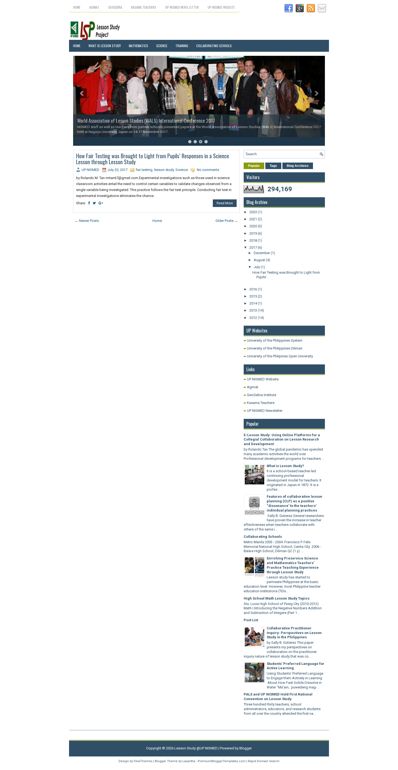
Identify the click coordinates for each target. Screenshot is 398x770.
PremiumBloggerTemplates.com (222, 761)
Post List (251, 620)
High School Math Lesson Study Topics (276, 598)
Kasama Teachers (143, 7)
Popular (254, 166)
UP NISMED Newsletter (264, 411)
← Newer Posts (87, 221)
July (257, 267)
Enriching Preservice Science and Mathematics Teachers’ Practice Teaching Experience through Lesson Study (293, 565)
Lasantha (188, 761)
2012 (253, 318)
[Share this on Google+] (101, 203)
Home (76, 7)
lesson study (164, 170)
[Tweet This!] (94, 203)
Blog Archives (298, 166)
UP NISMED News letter (182, 7)
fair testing (144, 170)
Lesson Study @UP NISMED (196, 748)
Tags (273, 166)
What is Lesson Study (105, 45)
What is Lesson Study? (285, 466)
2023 (253, 212)
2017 (253, 247)
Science (161, 45)
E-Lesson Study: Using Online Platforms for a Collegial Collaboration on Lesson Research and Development (282, 439)
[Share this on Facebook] (89, 203)
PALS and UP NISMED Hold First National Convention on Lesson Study (278, 696)
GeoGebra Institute (261, 395)
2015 (253, 296)
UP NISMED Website (221, 7)
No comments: (208, 170)
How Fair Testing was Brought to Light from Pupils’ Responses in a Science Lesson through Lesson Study (152, 159)
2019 (253, 233)
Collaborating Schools (214, 45)
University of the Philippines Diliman (274, 348)
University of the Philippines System (274, 340)
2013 (253, 310)
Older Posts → (227, 221)
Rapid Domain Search (263, 761)
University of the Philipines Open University (280, 356)
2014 (253, 303)
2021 (253, 219)
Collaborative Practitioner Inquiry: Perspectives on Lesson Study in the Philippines (294, 632)
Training (181, 45)
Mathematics (138, 45)
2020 (253, 226)
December (262, 253)
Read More (225, 203)
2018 (253, 240)
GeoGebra (115, 7)
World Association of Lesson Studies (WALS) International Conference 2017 (146, 120)
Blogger (245, 748)
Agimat (94, 7)
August (260, 260)
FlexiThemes (143, 761)
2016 (253, 289)
